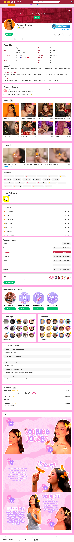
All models (4, 5)
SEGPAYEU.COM (34, 536)
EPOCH (27, 536)
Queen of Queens (41, 89)
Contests (34, 5)
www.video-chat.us (17, 536)
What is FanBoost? (66, 29)
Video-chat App (43, 5)
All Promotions (27, 5)
